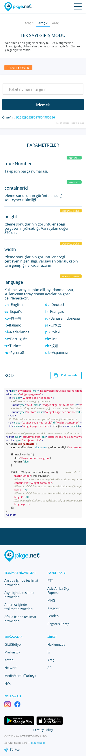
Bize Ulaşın (38, 742)
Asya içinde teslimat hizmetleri (19, 594)
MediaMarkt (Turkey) (20, 675)
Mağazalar (13, 637)
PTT (50, 580)
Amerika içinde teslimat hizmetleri (18, 606)
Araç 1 (29, 23)
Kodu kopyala (69, 375)
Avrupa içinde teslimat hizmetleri (21, 582)
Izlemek (43, 104)
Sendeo (53, 616)
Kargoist (53, 608)
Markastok (12, 652)
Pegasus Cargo (58, 624)
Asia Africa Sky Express (58, 590)
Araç (50, 660)
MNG (51, 600)
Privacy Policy (43, 730)
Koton (8, 660)
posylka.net (77, 122)
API (49, 667)
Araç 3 (56, 23)
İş (48, 652)
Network (10, 667)
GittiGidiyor (13, 644)
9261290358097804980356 (35, 117)
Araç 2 (43, 23)
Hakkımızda (56, 644)
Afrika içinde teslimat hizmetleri (20, 618)
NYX (7, 683)
